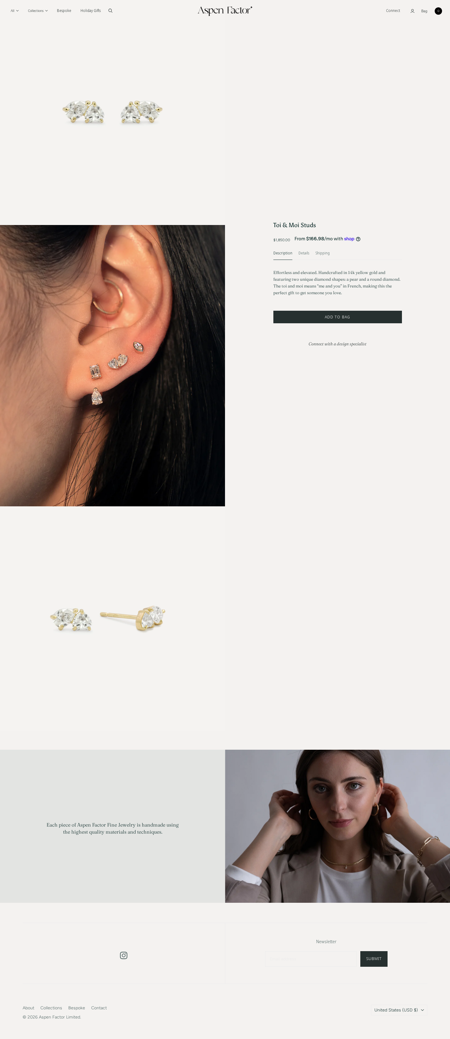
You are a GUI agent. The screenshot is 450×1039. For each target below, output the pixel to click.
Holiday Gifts (91, 10)
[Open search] (110, 11)
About (28, 1008)
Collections (51, 1008)
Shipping (322, 253)
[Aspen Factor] (225, 11)
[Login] (412, 11)
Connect (393, 10)
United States (396, 1010)
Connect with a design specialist (337, 344)
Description (282, 253)
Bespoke (64, 10)
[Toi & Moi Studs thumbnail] (24, 52)
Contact (99, 1008)
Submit (374, 958)
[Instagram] (123, 955)
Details (303, 253)
